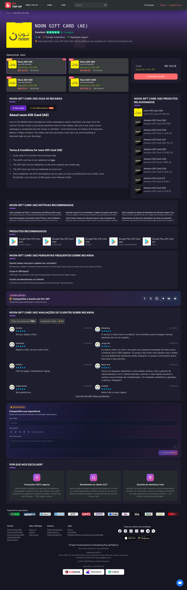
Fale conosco (34, 535)
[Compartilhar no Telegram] (163, 298)
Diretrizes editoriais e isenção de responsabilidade (85, 535)
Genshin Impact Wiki (14, 530)
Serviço (70, 530)
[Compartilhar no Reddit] (175, 298)
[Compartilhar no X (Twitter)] (150, 298)
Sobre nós (32, 530)
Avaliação (13, 428)
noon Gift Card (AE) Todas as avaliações (92, 396)
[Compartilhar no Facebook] (144, 298)
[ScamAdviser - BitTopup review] (73, 572)
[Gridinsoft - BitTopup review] (94, 572)
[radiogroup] (20, 331)
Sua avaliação (15, 436)
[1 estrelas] (11, 432)
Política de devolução (54, 530)
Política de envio (53, 532)
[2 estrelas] (15, 432)
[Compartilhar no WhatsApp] (156, 298)
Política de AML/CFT (54, 535)
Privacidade (72, 532)
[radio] (17, 331)
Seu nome (13, 418)
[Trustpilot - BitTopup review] (115, 572)
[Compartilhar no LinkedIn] (169, 298)
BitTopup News (12, 540)
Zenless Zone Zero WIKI (15, 535)
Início (8, 13)
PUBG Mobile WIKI (13, 537)
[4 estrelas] (24, 432)
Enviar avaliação (169, 452)
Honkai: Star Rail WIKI (15, 532)
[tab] (18, 108)
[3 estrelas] (20, 432)
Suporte (32, 532)
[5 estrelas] (28, 432)
